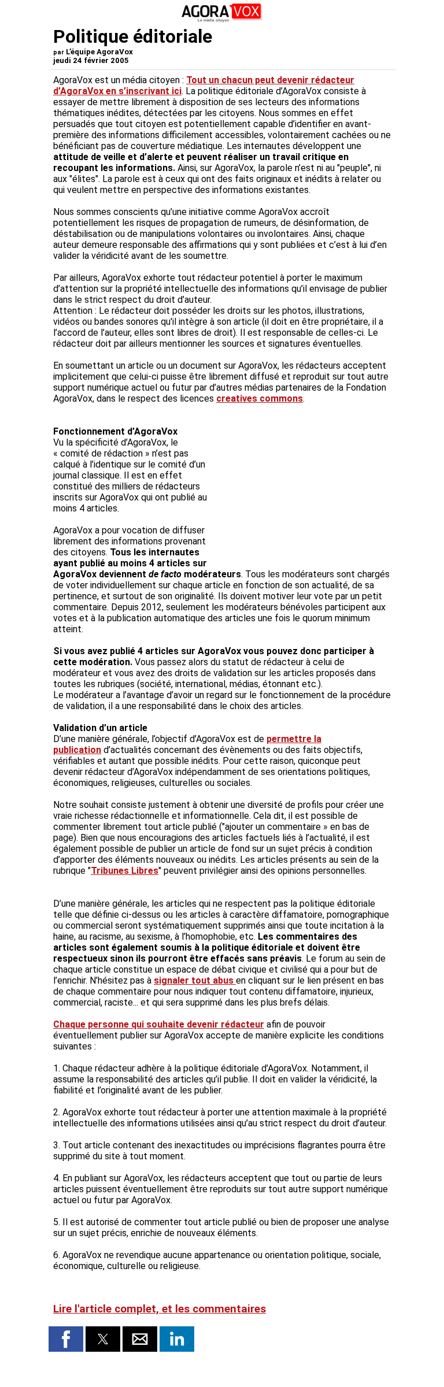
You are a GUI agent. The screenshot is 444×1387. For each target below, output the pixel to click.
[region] (304, 497)
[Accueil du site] (222, 19)
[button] (66, 1339)
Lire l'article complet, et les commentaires (159, 1309)
